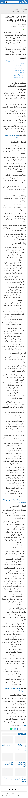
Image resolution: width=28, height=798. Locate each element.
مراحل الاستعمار (18, 75)
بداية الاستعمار (19, 68)
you (13, 789)
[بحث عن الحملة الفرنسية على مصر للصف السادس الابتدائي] (20, 740)
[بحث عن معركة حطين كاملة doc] (7, 757)
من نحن (24, 795)
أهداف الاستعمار (18, 72)
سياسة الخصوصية (9, 795)
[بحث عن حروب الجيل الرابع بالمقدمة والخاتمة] (20, 772)
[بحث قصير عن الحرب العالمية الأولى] (20, 757)
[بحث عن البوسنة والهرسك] (7, 772)
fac (18, 789)
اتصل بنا (4, 795)
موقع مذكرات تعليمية (18, 795)
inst (10, 789)
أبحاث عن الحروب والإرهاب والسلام (17, 725)
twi (15, 789)
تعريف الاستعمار (18, 65)
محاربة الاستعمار (18, 77)
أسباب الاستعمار (18, 70)
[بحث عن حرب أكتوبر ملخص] (7, 740)
